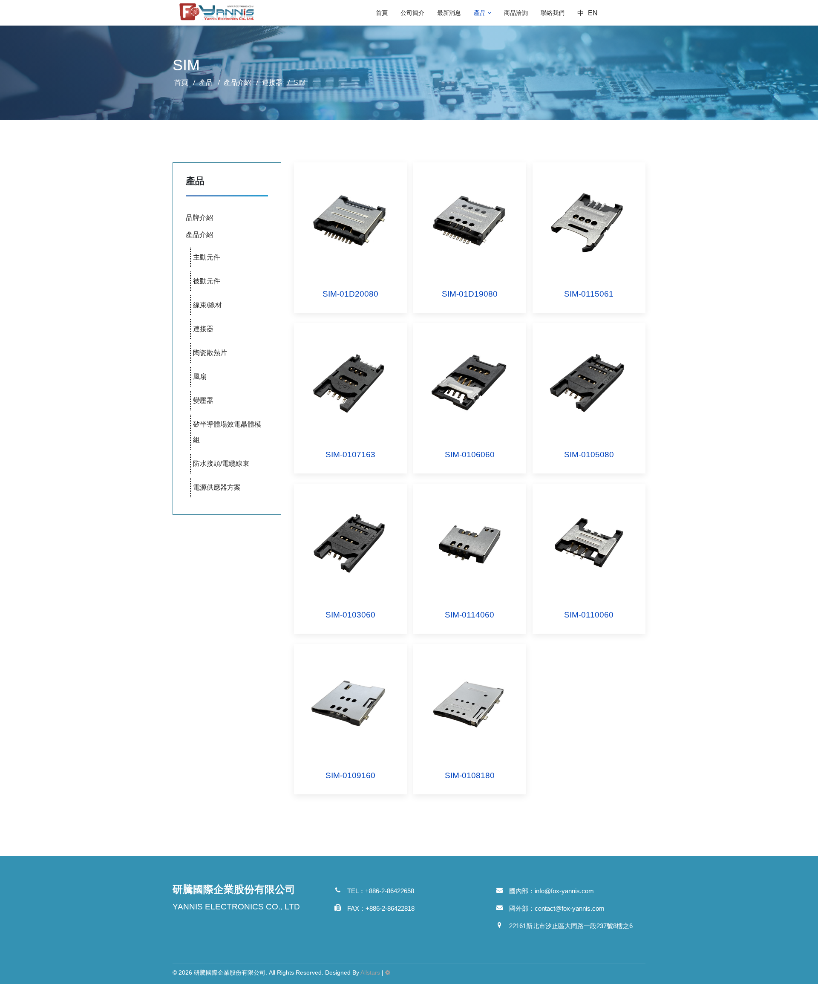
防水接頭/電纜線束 (221, 463)
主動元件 (206, 257)
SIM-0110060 (589, 614)
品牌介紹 (199, 217)
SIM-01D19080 (470, 293)
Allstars (370, 972)
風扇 (200, 376)
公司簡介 (412, 12)
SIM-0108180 (470, 775)
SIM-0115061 (589, 293)
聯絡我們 (553, 12)
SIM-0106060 (470, 454)
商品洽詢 (516, 12)
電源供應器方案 (217, 487)
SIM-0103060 (350, 614)
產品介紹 (199, 234)
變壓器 (203, 400)
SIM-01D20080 (350, 293)
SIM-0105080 (589, 454)
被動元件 (206, 281)
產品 (480, 12)
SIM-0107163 (350, 454)
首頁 (382, 12)
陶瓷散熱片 (210, 352)
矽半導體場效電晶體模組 (227, 432)
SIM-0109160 (350, 775)
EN (593, 13)
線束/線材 (207, 305)
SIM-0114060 (469, 614)
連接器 (203, 328)
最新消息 (449, 12)
